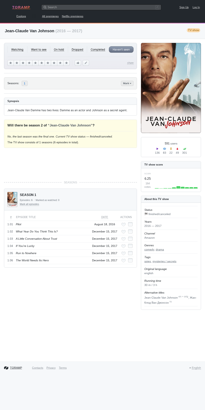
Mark (126, 83)
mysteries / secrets (164, 261)
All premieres (50, 16)
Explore (21, 16)
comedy (149, 249)
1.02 (10, 231)
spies (147, 261)
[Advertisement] (70, 164)
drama (160, 249)
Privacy (51, 367)
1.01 (10, 224)
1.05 (10, 253)
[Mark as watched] (130, 224)
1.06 (10, 260)
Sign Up (184, 7)
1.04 (10, 245)
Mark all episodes (29, 204)
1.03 (10, 238)
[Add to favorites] (123, 224)
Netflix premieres (72, 16)
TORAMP (21, 7)
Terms (63, 367)
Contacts (37, 367)
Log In (196, 7)
